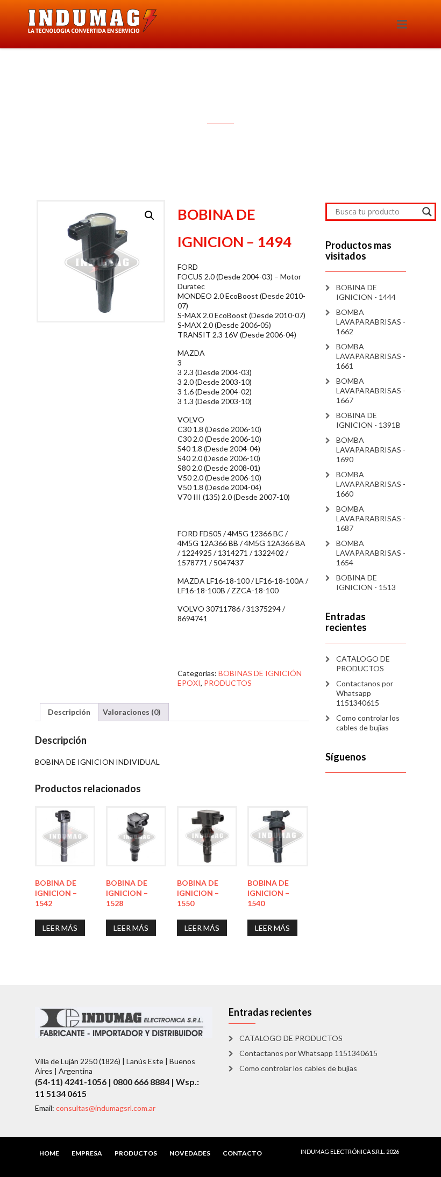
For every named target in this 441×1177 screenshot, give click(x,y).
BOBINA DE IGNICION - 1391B (368, 420)
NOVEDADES (189, 1153)
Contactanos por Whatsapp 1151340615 (364, 693)
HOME (49, 1153)
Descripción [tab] (69, 711)
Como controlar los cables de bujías (368, 722)
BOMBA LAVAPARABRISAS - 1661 (371, 356)
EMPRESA (87, 1153)
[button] (149, 215)
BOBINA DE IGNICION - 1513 (366, 582)
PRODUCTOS (228, 682)
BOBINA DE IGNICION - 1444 (366, 292)
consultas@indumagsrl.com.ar (105, 1108)
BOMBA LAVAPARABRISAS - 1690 (371, 449)
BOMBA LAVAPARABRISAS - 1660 (371, 484)
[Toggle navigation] (402, 24)
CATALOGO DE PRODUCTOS (363, 663)
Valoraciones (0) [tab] (132, 711)
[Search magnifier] (427, 211)
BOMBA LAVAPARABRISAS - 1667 (371, 390)
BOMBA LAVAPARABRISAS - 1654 (371, 553)
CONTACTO (242, 1153)
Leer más (59, 927)
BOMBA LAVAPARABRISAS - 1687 (371, 518)
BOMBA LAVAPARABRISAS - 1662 (371, 321)
